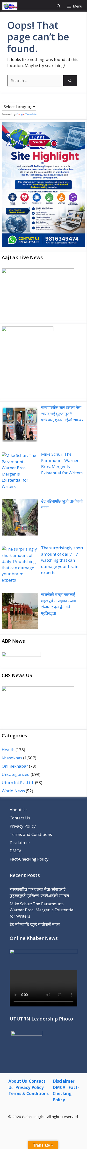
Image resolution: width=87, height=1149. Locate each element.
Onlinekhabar (15, 766)
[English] (13, 99)
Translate (30, 114)
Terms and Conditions (31, 834)
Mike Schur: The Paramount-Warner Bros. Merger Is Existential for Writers (42, 910)
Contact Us (20, 818)
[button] (58, 6)
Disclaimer (20, 842)
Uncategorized (16, 774)
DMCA (16, 851)
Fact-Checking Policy (29, 859)
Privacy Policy (23, 826)
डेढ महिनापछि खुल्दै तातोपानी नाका (35, 924)
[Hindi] (18, 99)
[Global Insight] (9, 6)
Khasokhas (12, 758)
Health (8, 749)
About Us (19, 809)
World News (13, 791)
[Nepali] (23, 99)
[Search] (70, 80)
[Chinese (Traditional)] (9, 99)
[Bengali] (4, 99)
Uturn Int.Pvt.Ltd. (18, 782)
